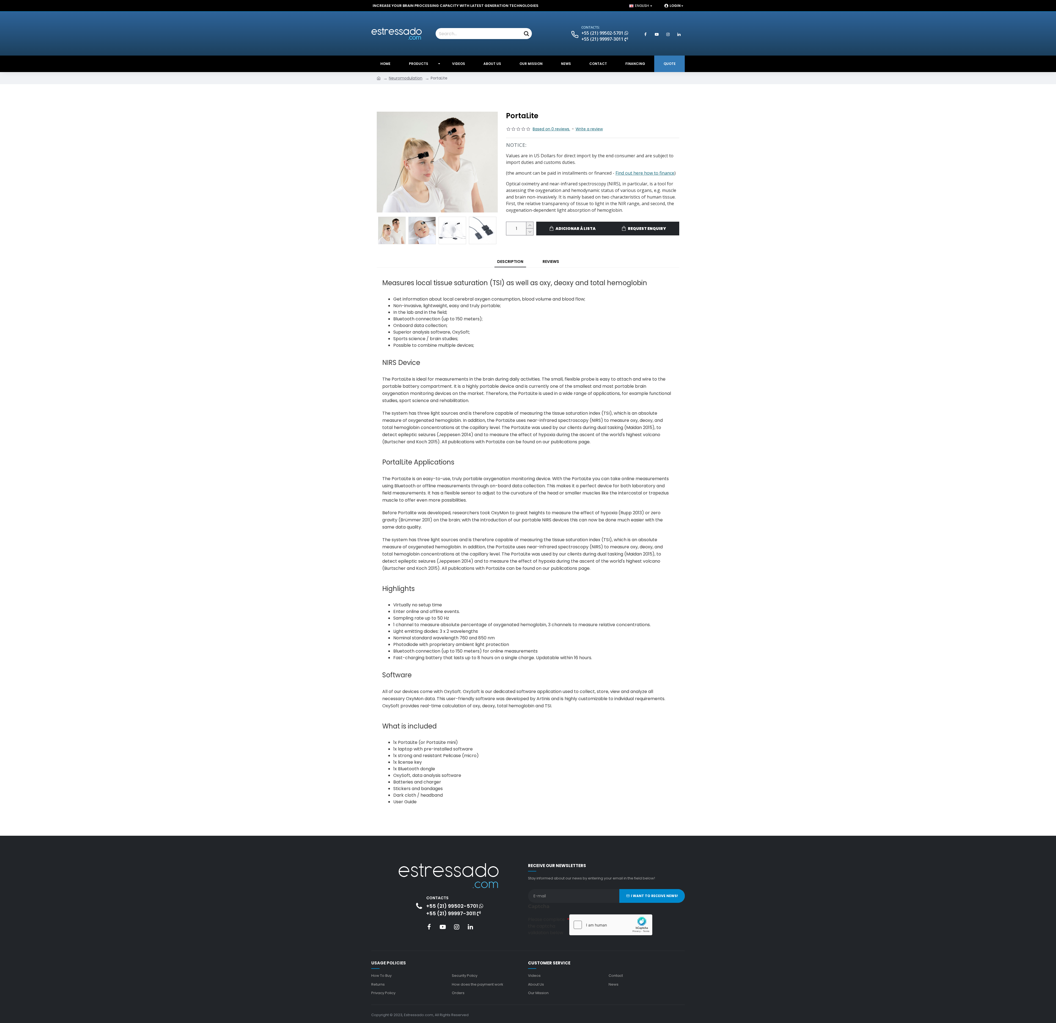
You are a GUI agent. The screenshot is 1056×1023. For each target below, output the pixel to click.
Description (510, 261)
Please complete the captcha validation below (546, 926)
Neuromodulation (405, 78)
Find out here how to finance (644, 173)
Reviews (551, 261)
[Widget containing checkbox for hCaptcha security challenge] (610, 924)
